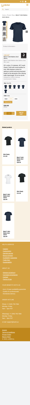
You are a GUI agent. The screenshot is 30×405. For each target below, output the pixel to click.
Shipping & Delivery (9, 273)
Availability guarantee (10, 258)
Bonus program (8, 255)
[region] (4, 31)
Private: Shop (11, 15)
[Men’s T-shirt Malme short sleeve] (22, 142)
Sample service (8, 253)
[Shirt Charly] (8, 140)
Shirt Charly (6, 154)
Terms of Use (7, 279)
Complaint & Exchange (10, 275)
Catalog (5, 249)
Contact (5, 277)
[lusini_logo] (5, 5)
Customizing (7, 251)
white (16, 98)
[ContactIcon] (20, 1)
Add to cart (21, 113)
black (6, 98)
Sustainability (7, 262)
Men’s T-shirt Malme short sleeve (20, 159)
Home (4, 15)
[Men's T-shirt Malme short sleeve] (5, 87)
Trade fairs (6, 260)
